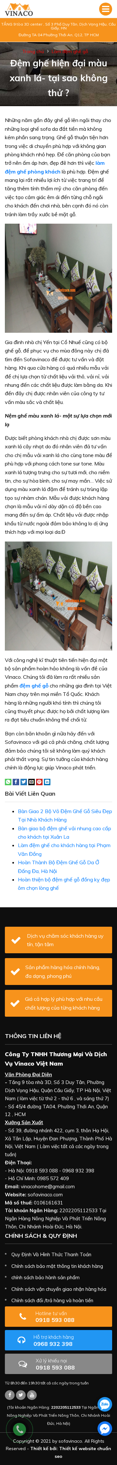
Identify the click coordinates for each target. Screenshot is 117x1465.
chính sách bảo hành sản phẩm (45, 1277)
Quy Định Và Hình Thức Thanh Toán (51, 1254)
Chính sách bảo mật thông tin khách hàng (57, 1266)
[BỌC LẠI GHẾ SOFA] (19, 9)
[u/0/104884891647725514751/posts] (32, 1395)
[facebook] (105, 1428)
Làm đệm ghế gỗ (70, 51)
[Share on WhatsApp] (8, 781)
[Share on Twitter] (23, 781)
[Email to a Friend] (31, 781)
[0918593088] (105, 1404)
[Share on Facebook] (16, 781)
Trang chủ (33, 51)
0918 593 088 (54, 1317)
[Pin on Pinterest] (39, 781)
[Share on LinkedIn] (47, 781)
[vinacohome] (21, 1395)
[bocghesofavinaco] (10, 1395)
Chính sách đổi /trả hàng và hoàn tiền (52, 1300)
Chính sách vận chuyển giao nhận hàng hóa (58, 1289)
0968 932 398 (53, 1340)
